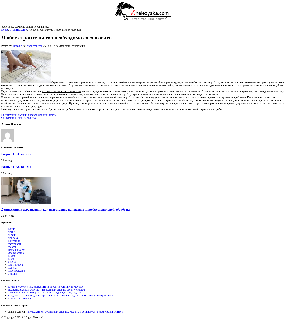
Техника (12, 273)
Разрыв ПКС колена (16, 154)
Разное (12, 258)
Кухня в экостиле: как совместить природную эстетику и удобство (46, 286)
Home (4, 29)
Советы (12, 267)
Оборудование (16, 252)
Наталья (18, 45)
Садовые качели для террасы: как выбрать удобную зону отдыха (44, 292)
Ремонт (12, 261)
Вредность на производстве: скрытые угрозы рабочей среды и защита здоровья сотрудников (60, 295)
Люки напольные (18, 117)
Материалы (14, 243)
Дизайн (12, 234)
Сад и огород (15, 264)
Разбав (11, 255)
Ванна (11, 229)
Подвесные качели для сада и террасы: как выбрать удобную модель (46, 289)
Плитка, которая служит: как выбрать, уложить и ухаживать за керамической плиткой (74, 311)
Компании (14, 240)
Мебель (12, 246)
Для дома (13, 237)
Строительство (18, 29)
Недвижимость (16, 249)
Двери (11, 231)
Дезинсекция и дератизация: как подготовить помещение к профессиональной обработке (65, 209)
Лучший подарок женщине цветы (28, 114)
